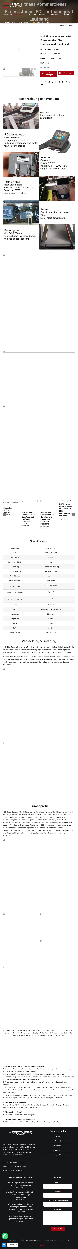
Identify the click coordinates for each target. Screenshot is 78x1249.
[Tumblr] (62, 82)
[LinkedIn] (52, 82)
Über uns (58, 1150)
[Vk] (69, 82)
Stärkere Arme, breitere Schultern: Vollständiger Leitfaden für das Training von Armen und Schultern (20, 1206)
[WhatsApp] (55, 82)
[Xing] (42, 84)
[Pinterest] (66, 82)
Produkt (58, 1141)
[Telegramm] (59, 82)
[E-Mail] (45, 84)
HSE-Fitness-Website (29, 1240)
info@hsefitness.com (16, 1170)
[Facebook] (42, 82)
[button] (48, 23)
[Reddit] (49, 82)
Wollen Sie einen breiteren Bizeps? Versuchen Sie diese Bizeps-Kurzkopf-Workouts (20, 1194)
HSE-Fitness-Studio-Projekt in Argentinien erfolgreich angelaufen (20, 1217)
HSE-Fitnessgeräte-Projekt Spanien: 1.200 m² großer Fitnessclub (20, 1184)
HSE (40, 1240)
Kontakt (58, 1155)
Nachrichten (58, 1145)
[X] (45, 82)
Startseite (58, 1136)
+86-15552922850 (16, 1162)
